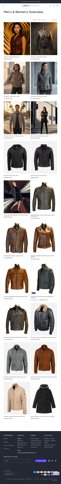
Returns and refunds (9, 445)
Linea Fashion (13, 479)
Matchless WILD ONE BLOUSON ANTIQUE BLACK (15, 337)
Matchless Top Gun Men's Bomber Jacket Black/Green (44, 337)
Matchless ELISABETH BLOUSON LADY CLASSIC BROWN (42, 256)
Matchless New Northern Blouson (39, 175)
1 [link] (26, 425)
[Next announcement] (58, 1)
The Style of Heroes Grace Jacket (39, 96)
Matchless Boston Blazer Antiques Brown (13, 255)
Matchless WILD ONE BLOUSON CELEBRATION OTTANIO (42, 297)
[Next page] (34, 425)
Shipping (6, 442)
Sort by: (34, 19)
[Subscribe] (28, 460)
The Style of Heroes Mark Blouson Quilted (14, 136)
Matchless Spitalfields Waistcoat (11, 56)
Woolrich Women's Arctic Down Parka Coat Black (42, 416)
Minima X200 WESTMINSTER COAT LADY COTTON (16, 215)
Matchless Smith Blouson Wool (11, 175)
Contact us (6, 448)
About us (6, 438)
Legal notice (54, 480)
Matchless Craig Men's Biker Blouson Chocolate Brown (44, 376)
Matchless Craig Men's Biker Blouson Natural (14, 416)
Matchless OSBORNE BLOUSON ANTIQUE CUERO (15, 296)
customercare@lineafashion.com (26, 452)
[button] (3, 5)
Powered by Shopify (20, 479)
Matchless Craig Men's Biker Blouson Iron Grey (15, 376)
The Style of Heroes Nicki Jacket (11, 96)
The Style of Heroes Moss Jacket (39, 56)
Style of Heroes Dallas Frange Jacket (40, 136)
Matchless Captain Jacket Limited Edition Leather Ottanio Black (43, 216)
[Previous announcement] (3, 1)
